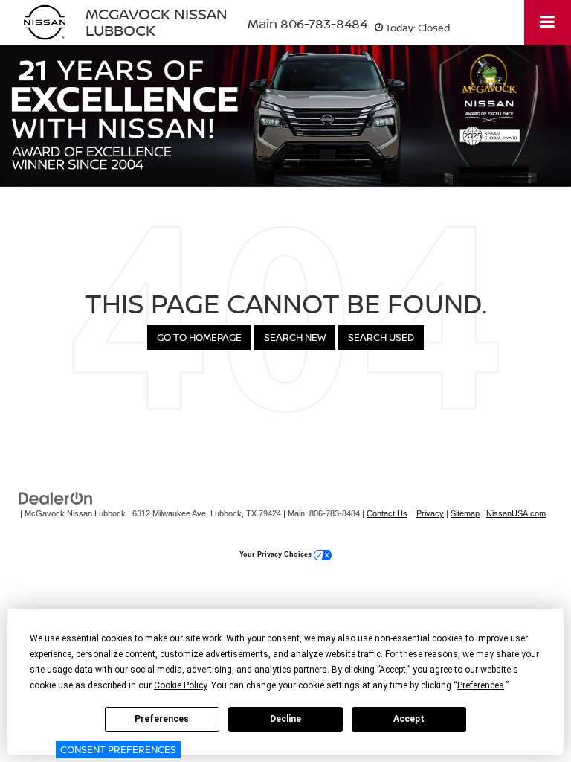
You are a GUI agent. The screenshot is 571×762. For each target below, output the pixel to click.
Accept (409, 719)
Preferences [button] (480, 685)
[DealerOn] (56, 497)
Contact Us (387, 513)
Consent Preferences (118, 749)
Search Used (381, 337)
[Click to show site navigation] (547, 22)
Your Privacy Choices (276, 554)
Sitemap (465, 513)
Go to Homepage (199, 337)
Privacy (430, 513)
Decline (285, 719)
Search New (295, 337)
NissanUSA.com (516, 513)
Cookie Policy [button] (180, 685)
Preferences (162, 719)
